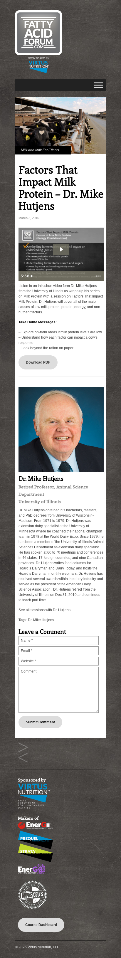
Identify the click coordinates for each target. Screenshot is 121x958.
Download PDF (38, 362)
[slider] (60, 276)
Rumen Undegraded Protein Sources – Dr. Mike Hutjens (23, 747)
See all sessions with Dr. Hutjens (44, 610)
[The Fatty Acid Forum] (38, 72)
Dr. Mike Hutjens (41, 620)
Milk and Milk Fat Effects (40, 150)
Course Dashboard (41, 925)
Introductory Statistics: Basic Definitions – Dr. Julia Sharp (23, 758)
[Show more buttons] (98, 276)
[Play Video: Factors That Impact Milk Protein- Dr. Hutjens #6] (61, 249)
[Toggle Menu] (98, 85)
